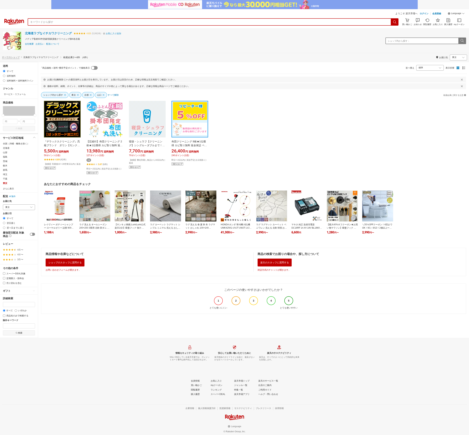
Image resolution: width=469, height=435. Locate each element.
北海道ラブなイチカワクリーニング (48, 33)
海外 (13, 196)
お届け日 (7, 213)
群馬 (5, 170)
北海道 (6, 148)
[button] (456, 14)
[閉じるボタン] (462, 80)
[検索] (394, 22)
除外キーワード (10, 320)
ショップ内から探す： (399, 41)
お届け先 (7, 201)
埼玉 (5, 174)
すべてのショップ (11, 57)
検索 (20, 128)
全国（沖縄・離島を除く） (16, 143)
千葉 (5, 179)
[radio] (4, 71)
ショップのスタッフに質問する (65, 262)
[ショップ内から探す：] (462, 41)
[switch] (32, 234)
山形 (5, 152)
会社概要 (29, 44)
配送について (52, 44)
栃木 (5, 165)
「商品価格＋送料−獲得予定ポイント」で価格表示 (65, 68)
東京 (5, 183)
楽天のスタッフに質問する (274, 262)
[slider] (3, 115)
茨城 (5, 161)
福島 (5, 157)
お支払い (40, 44)
